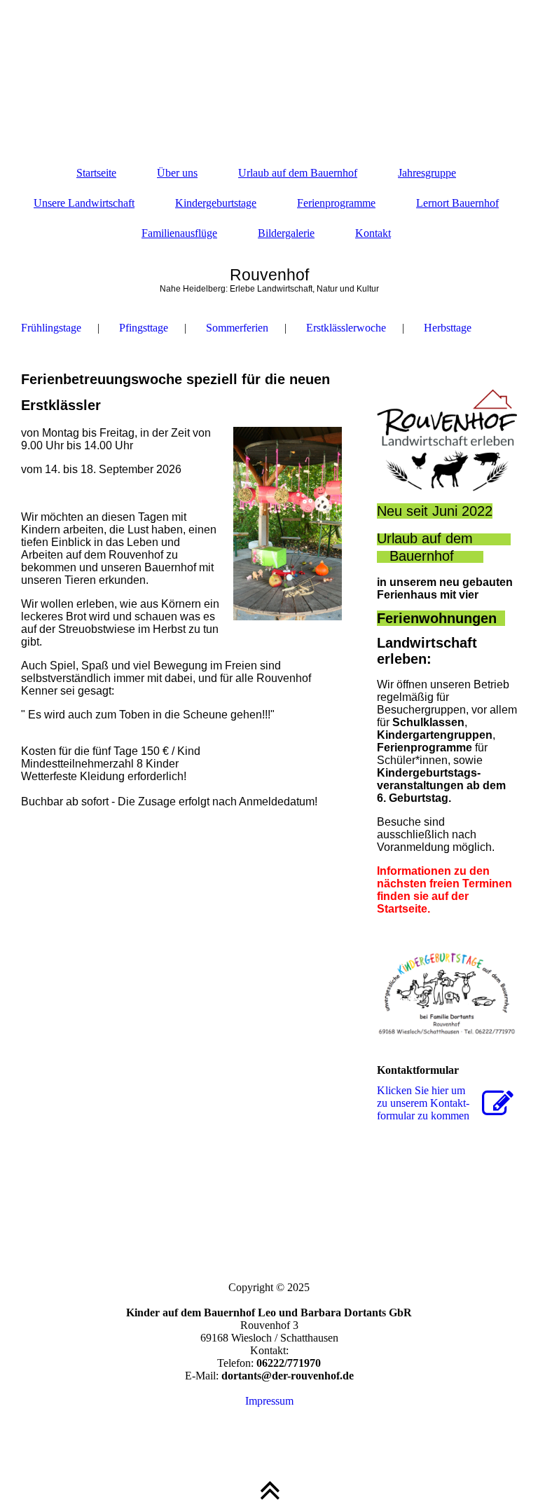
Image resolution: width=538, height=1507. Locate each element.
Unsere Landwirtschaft (84, 203)
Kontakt (373, 233)
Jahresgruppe (427, 173)
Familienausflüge (179, 233)
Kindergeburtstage (215, 203)
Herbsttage (447, 328)
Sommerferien (237, 328)
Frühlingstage (51, 328)
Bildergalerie (286, 233)
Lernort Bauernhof (457, 203)
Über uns (177, 173)
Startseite (96, 173)
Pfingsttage (143, 328)
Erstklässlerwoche (346, 328)
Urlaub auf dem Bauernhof (297, 173)
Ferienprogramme (336, 203)
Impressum (269, 1401)
